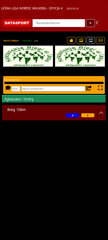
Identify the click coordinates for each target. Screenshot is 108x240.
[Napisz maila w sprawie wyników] (100, 40)
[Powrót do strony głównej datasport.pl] (71, 40)
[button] (10, 56)
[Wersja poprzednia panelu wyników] (91, 40)
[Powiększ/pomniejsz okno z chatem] (99, 88)
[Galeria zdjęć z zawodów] (81, 40)
